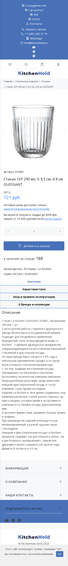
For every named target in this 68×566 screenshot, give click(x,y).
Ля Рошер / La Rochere (37, 269)
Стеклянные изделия (26, 81)
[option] (34, 130)
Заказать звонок (36, 29)
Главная (8, 81)
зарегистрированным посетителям (26, 209)
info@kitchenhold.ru (36, 43)
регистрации (53, 218)
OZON (36, 19)
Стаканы (45, 81)
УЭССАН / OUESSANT (25, 274)
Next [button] (64, 129)
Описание (34, 281)
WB (36, 14)
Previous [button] (3, 129)
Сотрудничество (36, 5)
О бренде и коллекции (34, 304)
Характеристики (34, 289)
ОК (59, 554)
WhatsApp (36, 38)
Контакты (36, 23)
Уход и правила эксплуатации (34, 297)
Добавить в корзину (37, 246)
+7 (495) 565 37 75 (36, 34)
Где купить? (36, 10)
